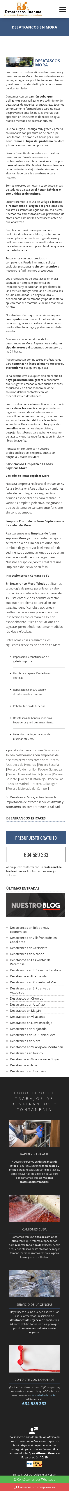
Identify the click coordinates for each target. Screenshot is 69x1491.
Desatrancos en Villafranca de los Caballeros (33, 940)
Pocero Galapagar (50, 769)
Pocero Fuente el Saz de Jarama (29, 774)
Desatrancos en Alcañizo (27, 1004)
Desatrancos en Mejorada (28, 1029)
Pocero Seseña (48, 765)
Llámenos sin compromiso (36, 1487)
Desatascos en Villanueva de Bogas (34, 1059)
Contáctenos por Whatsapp (36, 1479)
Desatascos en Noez (24, 1065)
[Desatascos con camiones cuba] (34, 1221)
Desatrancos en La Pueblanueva (33, 1035)
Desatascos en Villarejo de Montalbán (36, 1047)
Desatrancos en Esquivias (28, 1071)
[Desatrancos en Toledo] (23, 15)
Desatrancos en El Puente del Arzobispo (30, 990)
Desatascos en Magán (25, 1010)
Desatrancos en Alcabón (27, 954)
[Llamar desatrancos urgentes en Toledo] (34, 1296)
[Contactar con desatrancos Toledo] (34, 1371)
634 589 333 (36, 854)
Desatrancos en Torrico (26, 1053)
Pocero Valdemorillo (21, 769)
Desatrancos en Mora (25, 1041)
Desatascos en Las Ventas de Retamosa (30, 962)
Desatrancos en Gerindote (28, 948)
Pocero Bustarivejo (32, 779)
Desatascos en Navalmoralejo (31, 1023)
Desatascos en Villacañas (27, 1016)
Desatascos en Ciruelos (26, 998)
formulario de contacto (45, 1395)
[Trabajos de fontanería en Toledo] (34, 1146)
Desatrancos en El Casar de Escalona (35, 970)
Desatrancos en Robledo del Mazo (34, 982)
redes (9, 80)
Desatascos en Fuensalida (28, 976)
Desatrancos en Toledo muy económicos (29, 929)
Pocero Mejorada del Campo (27, 789)
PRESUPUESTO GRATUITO (36, 838)
